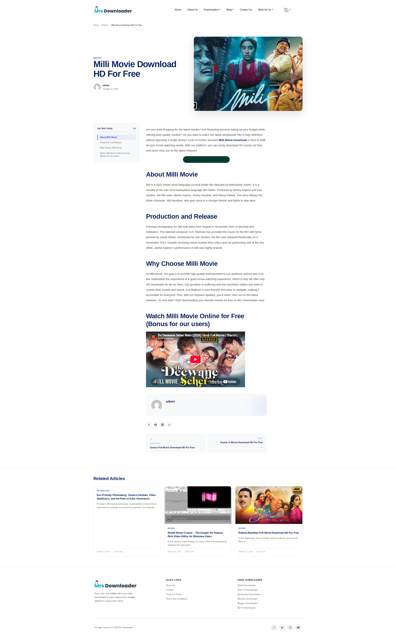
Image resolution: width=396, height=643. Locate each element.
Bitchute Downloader (247, 599)
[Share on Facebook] (155, 425)
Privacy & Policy (173, 594)
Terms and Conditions (176, 599)
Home (96, 25)
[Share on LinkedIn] (162, 425)
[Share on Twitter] (149, 425)
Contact (170, 590)
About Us (170, 585)
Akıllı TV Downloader (247, 590)
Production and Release (110, 142)
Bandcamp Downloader (248, 594)
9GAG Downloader (246, 585)
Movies (105, 25)
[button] (287, 10)
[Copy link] (169, 425)
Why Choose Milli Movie (111, 148)
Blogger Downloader (247, 603)
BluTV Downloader (246, 608)
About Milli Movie (108, 137)
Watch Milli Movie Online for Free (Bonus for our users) (115, 154)
